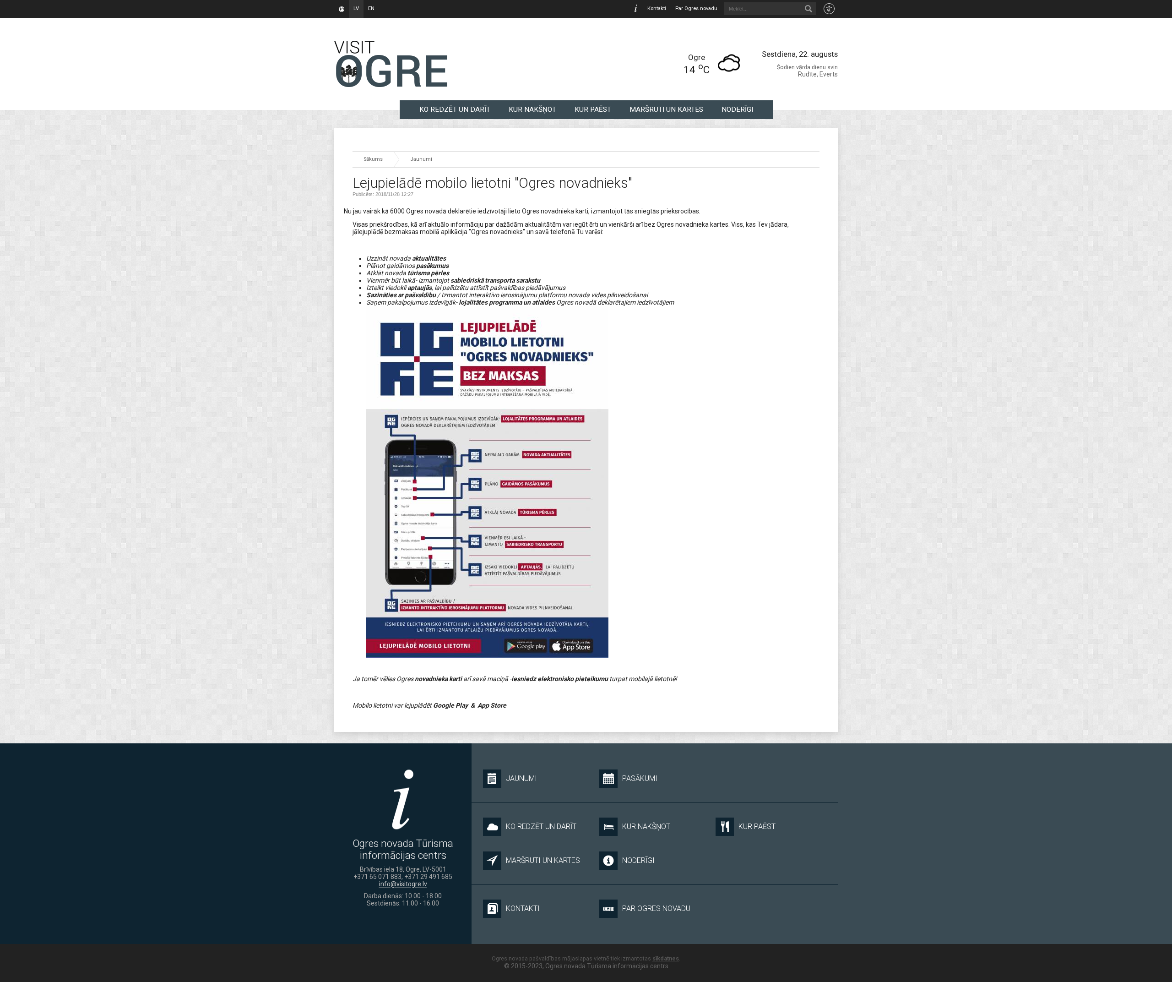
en (371, 8)
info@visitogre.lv (403, 884)
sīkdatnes (665, 958)
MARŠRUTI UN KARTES (666, 109)
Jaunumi (421, 159)
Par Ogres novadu (696, 8)
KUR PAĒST (593, 109)
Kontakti (656, 8)
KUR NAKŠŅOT (532, 109)
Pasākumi (639, 778)
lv (356, 8)
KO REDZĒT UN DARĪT (454, 109)
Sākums (373, 159)
